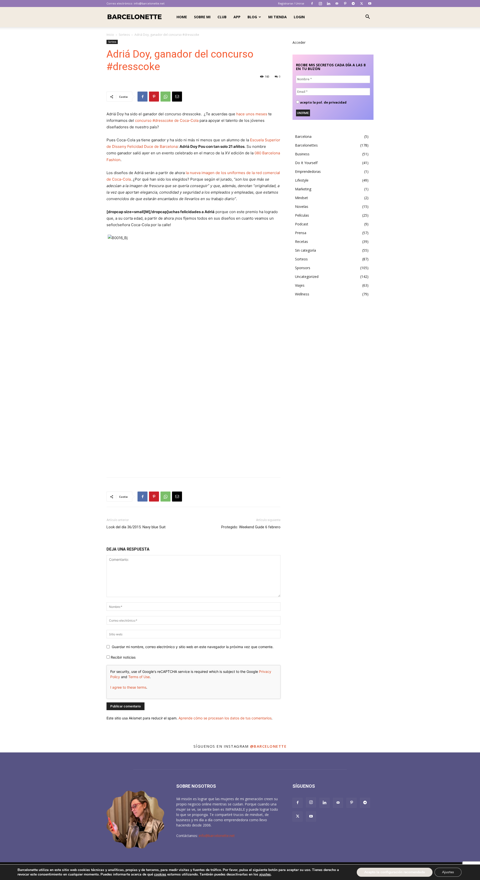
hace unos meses (251, 114)
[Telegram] (353, 3)
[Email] (177, 97)
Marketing (303, 189)
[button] (368, 17)
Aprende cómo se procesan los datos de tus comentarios (225, 718)
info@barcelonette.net (149, 3)
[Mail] (336, 3)
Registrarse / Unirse (291, 3)
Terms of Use (139, 677)
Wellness (302, 294)
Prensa (300, 232)
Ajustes (448, 872)
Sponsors (302, 267)
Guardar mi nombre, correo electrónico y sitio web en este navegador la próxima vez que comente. (193, 647)
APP (237, 17)
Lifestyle (301, 180)
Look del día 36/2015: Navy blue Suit (136, 527)
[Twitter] (361, 3)
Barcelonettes (306, 145)
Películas (302, 215)
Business (302, 154)
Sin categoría (305, 250)
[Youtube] (370, 3)
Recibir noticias (123, 657)
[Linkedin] (328, 3)
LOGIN (299, 17)
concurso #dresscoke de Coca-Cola (167, 120)
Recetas (301, 241)
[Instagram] (320, 3)
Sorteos (124, 35)
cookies (160, 874)
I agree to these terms (128, 687)
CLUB (222, 17)
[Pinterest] (345, 3)
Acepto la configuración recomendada (394, 872)
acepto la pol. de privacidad (322, 102)
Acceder (299, 42)
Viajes (299, 285)
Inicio (110, 35)
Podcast (301, 224)
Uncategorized (306, 276)
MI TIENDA (277, 17)
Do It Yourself (306, 162)
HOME (181, 17)
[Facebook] (312, 3)
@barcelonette (268, 746)
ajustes (265, 874)
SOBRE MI (202, 17)
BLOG (252, 17)
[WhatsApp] (165, 97)
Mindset (301, 197)
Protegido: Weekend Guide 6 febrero (250, 527)
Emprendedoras (308, 171)
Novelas (301, 206)
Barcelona (303, 136)
